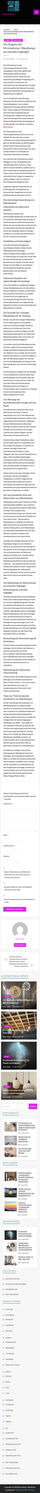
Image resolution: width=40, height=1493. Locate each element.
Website (6, 856)
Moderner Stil (11, 1450)
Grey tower (11, 59)
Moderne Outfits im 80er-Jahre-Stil (25, 1258)
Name (5, 835)
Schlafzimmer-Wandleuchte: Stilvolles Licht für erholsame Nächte (25, 1246)
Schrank (8, 1376)
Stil (7, 1428)
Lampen (15, 29)
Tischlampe (10, 1353)
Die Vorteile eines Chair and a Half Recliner (25, 1151)
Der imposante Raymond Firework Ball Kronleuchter (18, 1001)
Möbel (8, 1372)
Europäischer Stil (12, 1438)
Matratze (9, 1331)
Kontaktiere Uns (12, 1289)
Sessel (7, 1056)
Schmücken (10, 1400)
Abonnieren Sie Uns (13, 1279)
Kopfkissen (10, 1325)
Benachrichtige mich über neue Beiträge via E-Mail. (19, 900)
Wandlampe (17, 40)
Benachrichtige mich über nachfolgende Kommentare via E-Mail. (18, 888)
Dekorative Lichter (13, 1365)
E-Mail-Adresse (9, 846)
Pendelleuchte (11, 1342)
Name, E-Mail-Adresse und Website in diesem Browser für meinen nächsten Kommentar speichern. (17, 874)
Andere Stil (10, 1433)
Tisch (8, 1393)
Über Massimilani (12, 1294)
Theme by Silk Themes (25, 1490)
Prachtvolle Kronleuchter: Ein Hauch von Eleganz (16, 1061)
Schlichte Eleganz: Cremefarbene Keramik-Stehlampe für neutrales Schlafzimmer (25, 1177)
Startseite (9, 1309)
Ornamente (10, 1404)
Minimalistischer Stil (13, 1444)
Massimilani (8, 14)
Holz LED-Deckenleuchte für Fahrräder (15, 1031)
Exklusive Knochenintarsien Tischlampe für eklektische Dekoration (25, 1207)
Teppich (8, 1421)
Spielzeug (9, 1410)
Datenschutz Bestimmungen (16, 1284)
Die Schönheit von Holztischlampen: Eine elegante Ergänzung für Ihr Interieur (26, 1126)
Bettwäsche (10, 1315)
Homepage (6, 29)
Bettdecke (9, 1319)
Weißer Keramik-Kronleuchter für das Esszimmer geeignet (18, 1091)
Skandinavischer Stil (13, 1456)
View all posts (20, 945)
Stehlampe (9, 1359)
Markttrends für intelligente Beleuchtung (24, 1139)
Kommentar (8, 804)
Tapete (8, 1416)
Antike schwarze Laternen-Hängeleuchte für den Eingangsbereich (26, 1192)
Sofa (7, 1387)
